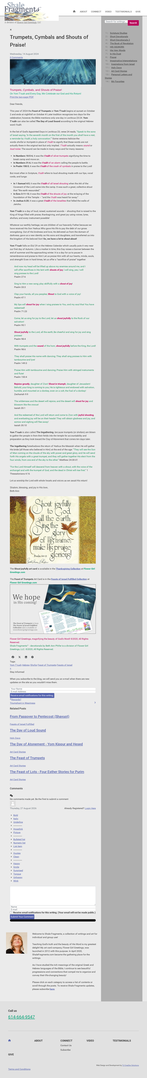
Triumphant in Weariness (22, 703)
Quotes (17, 853)
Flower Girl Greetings (26, 22)
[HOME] (74, 11)
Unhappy (17, 877)
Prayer (113, 57)
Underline (18, 822)
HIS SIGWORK (117, 46)
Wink (15, 880)
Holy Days (15, 738)
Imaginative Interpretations (123, 60)
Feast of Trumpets (47, 665)
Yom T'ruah (16, 665)
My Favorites (117, 81)
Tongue (17, 874)
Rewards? (16, 699)
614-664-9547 (21, 1016)
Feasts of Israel (64, 665)
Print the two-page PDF (22, 97)
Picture (16, 832)
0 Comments (16, 57)
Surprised (18, 870)
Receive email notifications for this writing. (32, 695)
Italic (15, 818)
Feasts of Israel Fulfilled (22, 724)
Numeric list (19, 842)
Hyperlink (18, 829)
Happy (16, 863)
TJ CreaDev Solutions (130, 1065)
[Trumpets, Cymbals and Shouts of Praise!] (53, 71)
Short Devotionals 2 (120, 40)
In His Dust (115, 53)
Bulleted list (19, 839)
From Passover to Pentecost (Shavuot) (39, 716)
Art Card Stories (18, 751)
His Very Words (117, 50)
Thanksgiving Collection (68, 568)
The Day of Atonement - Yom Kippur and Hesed (46, 744)
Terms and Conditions (19, 1069)
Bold (15, 815)
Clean (16, 856)
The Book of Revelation (122, 43)
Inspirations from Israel (123, 64)
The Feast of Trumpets (27, 758)
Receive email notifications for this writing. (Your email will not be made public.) (54, 912)
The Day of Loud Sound (28, 730)
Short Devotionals (119, 36)
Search (133, 22)
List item (17, 846)
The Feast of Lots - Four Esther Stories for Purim (47, 772)
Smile (16, 867)
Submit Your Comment (22, 916)
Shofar (33, 665)
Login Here (90, 808)
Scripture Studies (118, 33)
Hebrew (26, 665)
